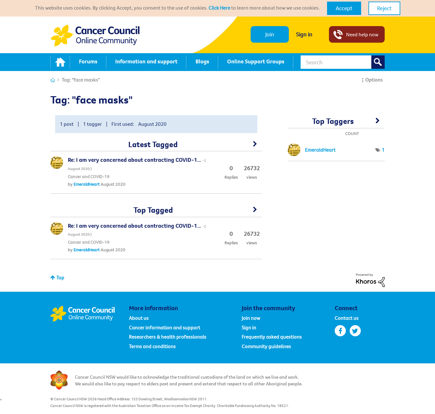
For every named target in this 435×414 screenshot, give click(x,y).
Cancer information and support (164, 327)
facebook (340, 330)
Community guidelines (266, 346)
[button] (344, 8)
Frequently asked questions (272, 336)
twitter (355, 330)
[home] (60, 62)
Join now (251, 318)
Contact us (347, 318)
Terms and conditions (152, 346)
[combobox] (343, 62)
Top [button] (60, 277)
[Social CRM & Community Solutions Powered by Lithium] (370, 279)
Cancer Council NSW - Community (94, 35)
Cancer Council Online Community (89, 314)
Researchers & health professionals (167, 336)
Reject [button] (384, 8)
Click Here (219, 7)
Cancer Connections (52, 80)
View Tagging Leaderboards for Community (336, 123)
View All (156, 146)
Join (269, 34)
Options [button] (374, 79)
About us (139, 318)
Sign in (304, 34)
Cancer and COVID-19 (89, 176)
